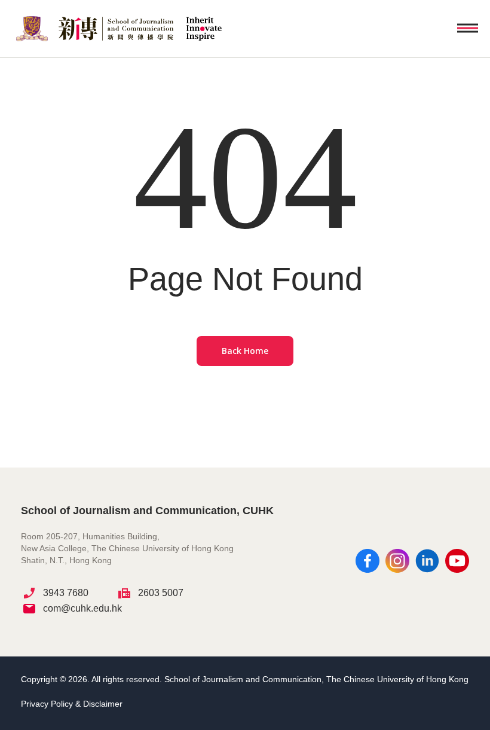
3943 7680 (65, 593)
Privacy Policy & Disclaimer (71, 703)
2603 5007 (160, 593)
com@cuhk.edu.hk (82, 608)
